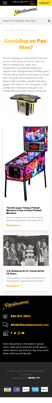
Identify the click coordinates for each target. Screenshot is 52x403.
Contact (44, 2)
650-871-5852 (20, 316)
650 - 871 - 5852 (29, 2)
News (12, 30)
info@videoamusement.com (30, 324)
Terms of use (26, 374)
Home (5, 30)
